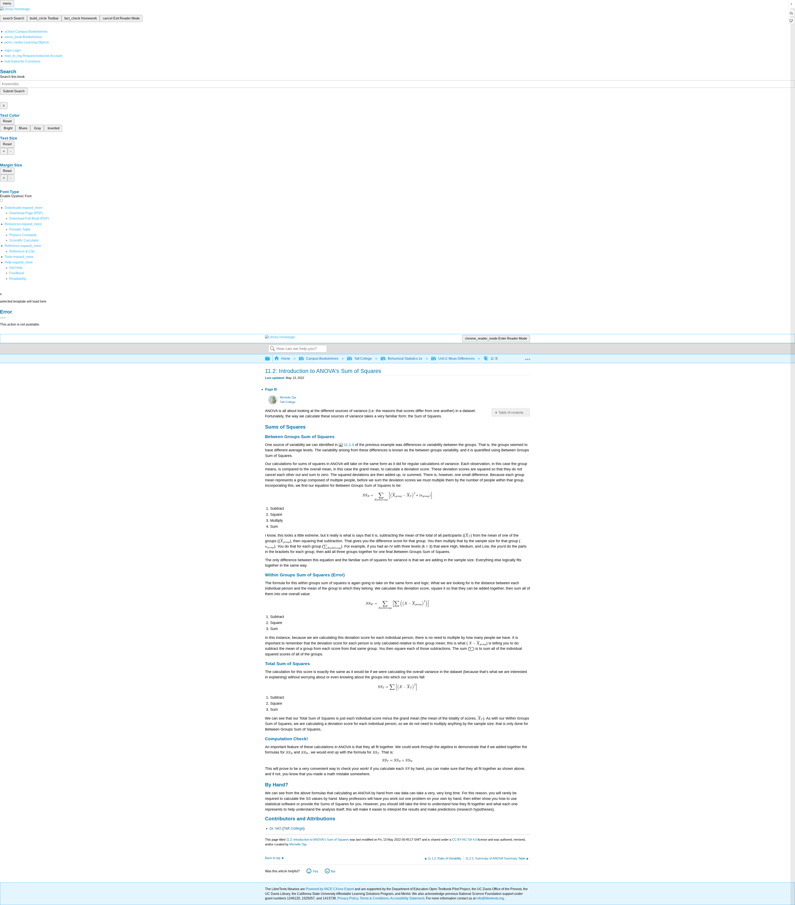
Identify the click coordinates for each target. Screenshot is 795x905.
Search (272, 348)
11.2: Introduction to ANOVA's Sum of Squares (317, 839)
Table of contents (511, 412)
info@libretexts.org (490, 898)
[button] (16, 273)
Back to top (272, 858)
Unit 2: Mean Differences (456, 358)
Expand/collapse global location (527, 357)
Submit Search (14, 91)
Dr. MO (275, 828)
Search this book (12, 76)
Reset (7, 121)
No (333, 871)
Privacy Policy (347, 898)
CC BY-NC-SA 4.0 (464, 839)
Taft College (363, 358)
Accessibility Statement (407, 898)
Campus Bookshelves (322, 358)
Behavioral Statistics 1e (405, 358)
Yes (315, 871)
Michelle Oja (288, 397)
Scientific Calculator (24, 240)
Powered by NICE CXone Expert (330, 889)
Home (285, 358)
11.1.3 (349, 445)
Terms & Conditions (374, 898)
